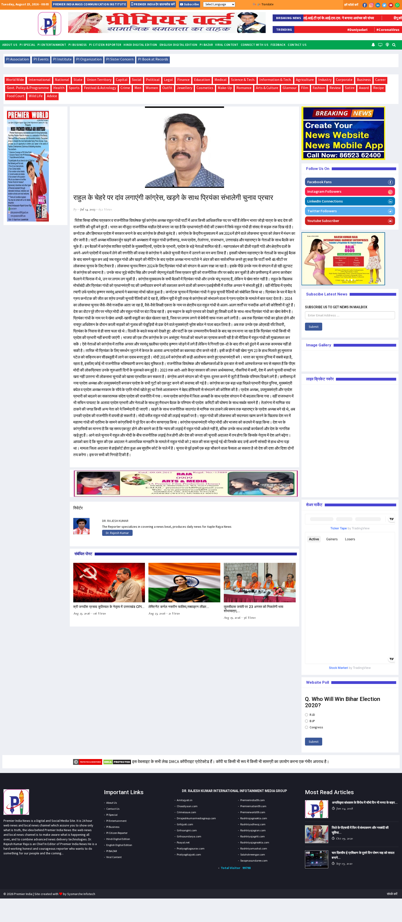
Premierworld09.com (252, 812)
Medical (220, 79)
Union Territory (99, 79)
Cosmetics (205, 87)
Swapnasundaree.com (254, 860)
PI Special (27, 45)
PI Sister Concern (120, 59)
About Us (9, 45)
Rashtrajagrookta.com (253, 818)
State (78, 79)
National (62, 79)
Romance (243, 87)
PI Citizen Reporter (105, 45)
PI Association (17, 59)
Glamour (290, 87)
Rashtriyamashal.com (253, 848)
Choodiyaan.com (187, 806)
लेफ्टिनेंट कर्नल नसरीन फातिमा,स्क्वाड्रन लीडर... (178, 607)
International (39, 79)
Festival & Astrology (100, 87)
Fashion (319, 87)
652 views (105, 209)
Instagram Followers (324, 191)
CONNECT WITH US (254, 45)
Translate (267, 4)
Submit (313, 327)
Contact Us (297, 45)
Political (153, 79)
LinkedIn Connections (325, 201)
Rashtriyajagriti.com (252, 836)
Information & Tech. (275, 79)
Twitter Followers (322, 211)
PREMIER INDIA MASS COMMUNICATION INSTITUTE (89, 4)
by (75, 209)
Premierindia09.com (252, 800)
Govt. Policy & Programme (28, 87)
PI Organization (89, 59)
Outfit (167, 87)
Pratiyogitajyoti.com (189, 854)
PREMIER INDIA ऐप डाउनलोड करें (154, 4)
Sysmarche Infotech (81, 894)
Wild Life (36, 95)
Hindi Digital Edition (140, 45)
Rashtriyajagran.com (253, 830)
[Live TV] (380, 44)
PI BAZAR (206, 45)
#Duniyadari (331, 29)
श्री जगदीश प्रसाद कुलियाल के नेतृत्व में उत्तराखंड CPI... (108, 607)
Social (136, 79)
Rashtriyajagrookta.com (254, 842)
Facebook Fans (319, 181)
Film (304, 87)
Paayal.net (183, 842)
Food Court (15, 95)
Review (335, 87)
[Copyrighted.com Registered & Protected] (87, 761)
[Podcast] (387, 44)
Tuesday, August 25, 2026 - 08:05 (25, 4)
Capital (121, 79)
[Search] (394, 44)
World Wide (15, 79)
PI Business (77, 45)
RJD (312, 715)
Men (137, 87)
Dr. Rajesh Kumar (117, 533)
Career (380, 79)
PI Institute (62, 59)
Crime (125, 87)
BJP (312, 721)
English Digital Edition (179, 45)
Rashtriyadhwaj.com (252, 824)
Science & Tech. (243, 79)
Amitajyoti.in (184, 800)
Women (152, 87)
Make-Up (225, 87)
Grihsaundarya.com (189, 836)
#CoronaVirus (361, 29)
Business (364, 79)
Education (202, 79)
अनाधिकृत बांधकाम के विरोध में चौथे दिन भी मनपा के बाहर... (365, 802)
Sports (74, 87)
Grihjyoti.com (185, 824)
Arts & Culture (267, 87)
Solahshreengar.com (252, 854)
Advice (52, 95)
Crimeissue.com (186, 812)
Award (364, 87)
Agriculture (305, 79)
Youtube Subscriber (323, 220)
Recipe (378, 87)
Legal (168, 79)
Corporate (344, 79)
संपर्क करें (392, 894)
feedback (278, 45)
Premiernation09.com (253, 806)
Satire (350, 87)
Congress (316, 727)
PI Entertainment (51, 45)
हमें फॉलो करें (351, 5)
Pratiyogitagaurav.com (190, 848)
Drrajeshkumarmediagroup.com (196, 818)
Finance (183, 79)
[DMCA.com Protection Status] (117, 761)
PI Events (41, 59)
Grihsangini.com (187, 830)
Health (58, 87)
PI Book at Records (153, 59)
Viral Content (226, 45)
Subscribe (191, 4)
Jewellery (184, 87)
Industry (325, 79)
